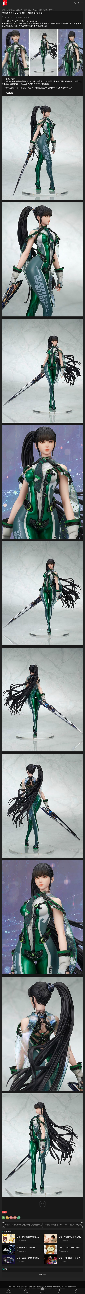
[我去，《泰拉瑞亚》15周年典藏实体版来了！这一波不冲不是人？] (50, 1259)
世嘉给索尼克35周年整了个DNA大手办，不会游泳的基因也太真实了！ (28, 1247)
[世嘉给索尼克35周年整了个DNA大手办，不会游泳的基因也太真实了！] (8, 1249)
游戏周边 (19, 10)
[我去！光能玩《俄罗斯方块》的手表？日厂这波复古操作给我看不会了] (8, 1259)
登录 (44, 1275)
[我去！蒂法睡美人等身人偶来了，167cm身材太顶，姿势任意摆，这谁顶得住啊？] (50, 1238)
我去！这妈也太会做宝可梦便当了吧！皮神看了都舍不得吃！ (70, 1247)
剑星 (4, 1212)
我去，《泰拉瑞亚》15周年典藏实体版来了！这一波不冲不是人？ (70, 1258)
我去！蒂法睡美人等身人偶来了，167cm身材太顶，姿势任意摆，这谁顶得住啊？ (70, 1237)
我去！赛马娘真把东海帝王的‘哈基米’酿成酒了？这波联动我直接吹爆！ (28, 1237)
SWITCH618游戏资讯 (5, 3)
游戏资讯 (10, 10)
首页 (3, 10)
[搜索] (75, 3)
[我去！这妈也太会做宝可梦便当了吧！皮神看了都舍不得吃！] (50, 1249)
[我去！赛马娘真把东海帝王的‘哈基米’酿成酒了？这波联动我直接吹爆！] (8, 1238)
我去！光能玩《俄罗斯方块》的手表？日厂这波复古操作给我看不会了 (28, 1258)
